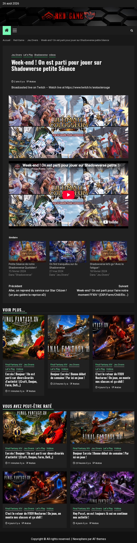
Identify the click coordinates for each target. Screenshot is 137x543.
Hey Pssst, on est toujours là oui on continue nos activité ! (100, 515)
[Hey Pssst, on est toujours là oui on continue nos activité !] (102, 487)
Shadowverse (41, 55)
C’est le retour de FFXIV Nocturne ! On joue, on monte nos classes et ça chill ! (112, 378)
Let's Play (28, 55)
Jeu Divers (16, 55)
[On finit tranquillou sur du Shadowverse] (68, 251)
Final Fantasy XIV (13, 364)
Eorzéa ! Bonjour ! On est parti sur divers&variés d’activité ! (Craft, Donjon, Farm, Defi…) (21, 379)
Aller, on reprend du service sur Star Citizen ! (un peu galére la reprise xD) (38, 290)
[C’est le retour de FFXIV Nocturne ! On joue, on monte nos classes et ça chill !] (113, 337)
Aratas (32, 81)
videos (52, 55)
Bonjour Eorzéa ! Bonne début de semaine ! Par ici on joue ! (68, 376)
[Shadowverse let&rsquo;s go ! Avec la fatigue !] (108, 251)
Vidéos (19, 369)
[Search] (132, 30)
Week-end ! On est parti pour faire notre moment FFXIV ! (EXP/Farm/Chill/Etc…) (102, 290)
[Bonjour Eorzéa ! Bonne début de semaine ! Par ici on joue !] (68, 337)
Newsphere (80, 539)
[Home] (7, 30)
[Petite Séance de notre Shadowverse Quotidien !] (27, 251)
